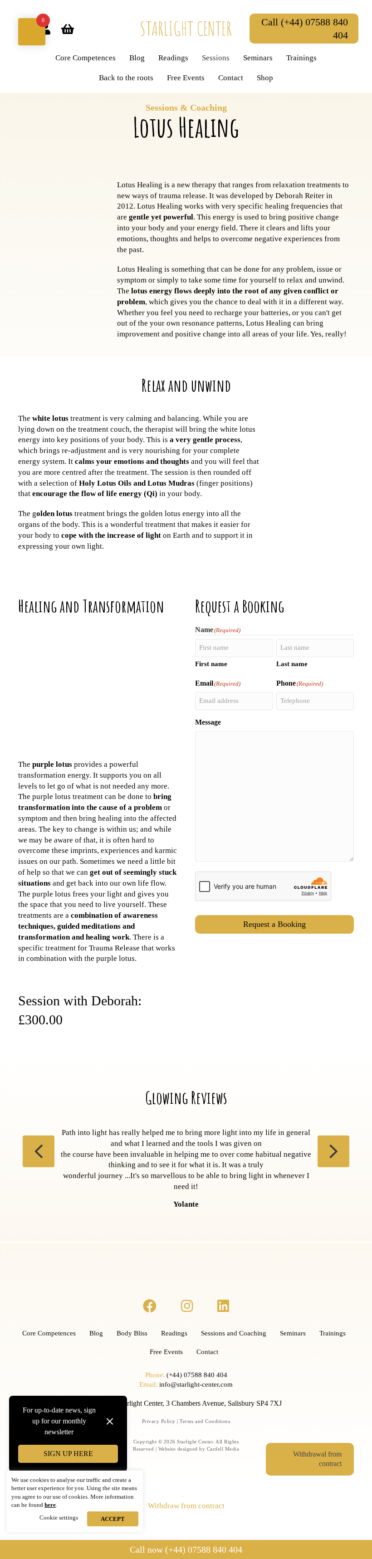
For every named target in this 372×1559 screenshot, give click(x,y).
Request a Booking (274, 924)
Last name (292, 663)
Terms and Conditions (205, 1421)
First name (211, 663)
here (50, 1504)
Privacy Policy (159, 1421)
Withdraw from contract (186, 1505)
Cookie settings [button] (58, 1517)
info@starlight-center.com (196, 1384)
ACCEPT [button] (113, 1518)
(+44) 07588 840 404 (196, 1375)
